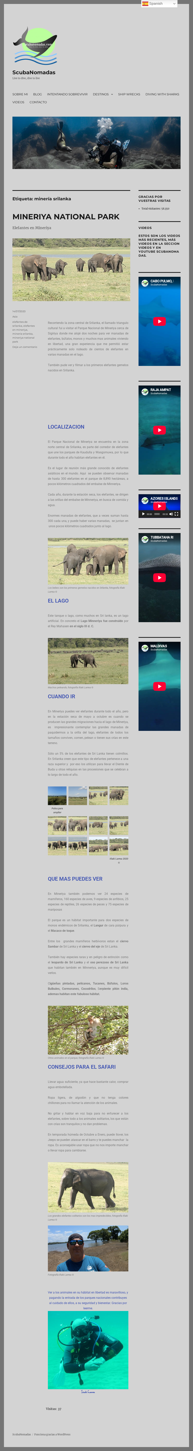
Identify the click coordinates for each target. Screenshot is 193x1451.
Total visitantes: (151, 208)
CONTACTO (38, 102)
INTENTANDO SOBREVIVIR (67, 94)
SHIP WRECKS (129, 94)
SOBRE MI (20, 94)
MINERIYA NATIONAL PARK (65, 216)
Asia (15, 316)
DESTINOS (101, 94)
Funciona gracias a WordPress (52, 1434)
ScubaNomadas (33, 72)
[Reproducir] (143, 514)
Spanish (155, 3)
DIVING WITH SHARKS (162, 94)
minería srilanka (22, 333)
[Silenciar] (171, 514)
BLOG (37, 94)
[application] (160, 506)
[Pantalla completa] (176, 514)
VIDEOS (18, 102)
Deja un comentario (24, 346)
